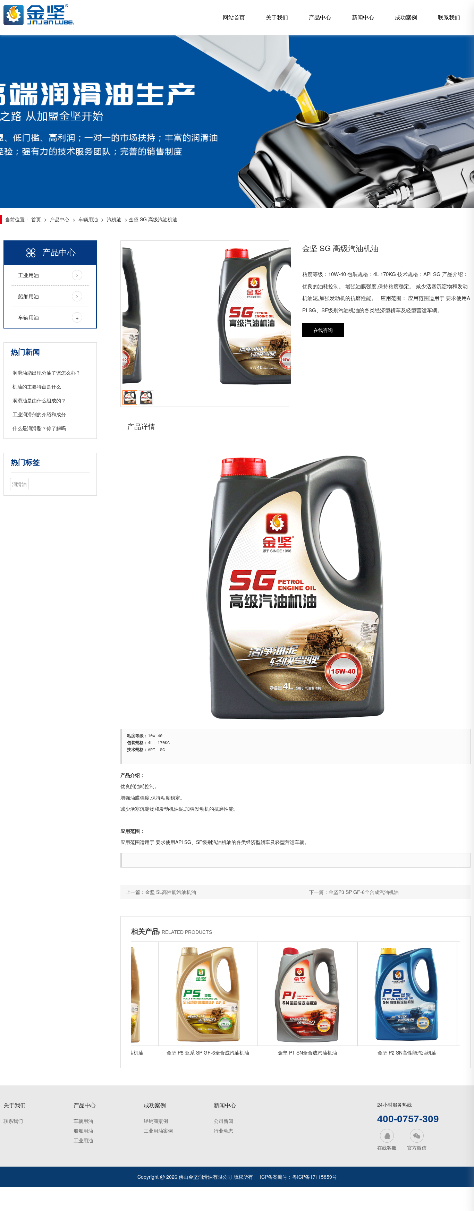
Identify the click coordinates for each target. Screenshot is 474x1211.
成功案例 (406, 17)
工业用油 (28, 275)
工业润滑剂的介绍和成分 (39, 414)
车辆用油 (88, 219)
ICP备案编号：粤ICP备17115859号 (298, 1176)
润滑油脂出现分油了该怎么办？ (46, 372)
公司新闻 (223, 1120)
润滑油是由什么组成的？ (39, 400)
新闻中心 (363, 17)
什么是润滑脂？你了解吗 (39, 428)
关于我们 (277, 17)
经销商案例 (156, 1120)
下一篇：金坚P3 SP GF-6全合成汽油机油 (354, 891)
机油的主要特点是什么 (36, 386)
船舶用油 (28, 296)
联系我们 (449, 17)
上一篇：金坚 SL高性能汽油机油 (161, 891)
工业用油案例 (158, 1130)
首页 (36, 219)
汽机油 (114, 219)
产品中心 (320, 17)
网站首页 (234, 17)
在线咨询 (323, 329)
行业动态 (223, 1130)
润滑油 (19, 483)
